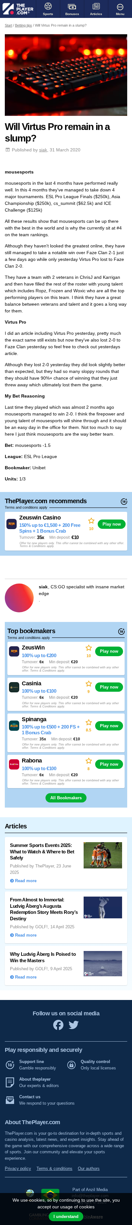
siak (43, 149)
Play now (112, 524)
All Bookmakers (66, 797)
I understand (66, 1216)
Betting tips (23, 25)
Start (8, 25)
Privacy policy (18, 1168)
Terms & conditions (54, 1168)
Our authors (89, 1168)
